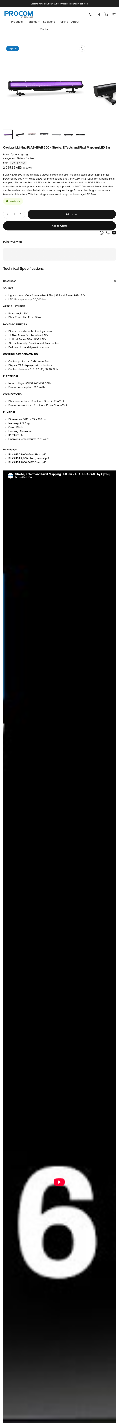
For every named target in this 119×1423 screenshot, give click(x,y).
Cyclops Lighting (19, 154)
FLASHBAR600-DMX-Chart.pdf (27, 462)
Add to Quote (59, 225)
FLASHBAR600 (18, 162)
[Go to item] (8, 134)
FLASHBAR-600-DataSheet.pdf (27, 454)
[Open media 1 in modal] (82, 48)
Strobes (30, 158)
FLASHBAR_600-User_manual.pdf (28, 458)
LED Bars (20, 158)
